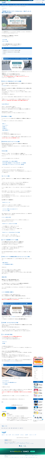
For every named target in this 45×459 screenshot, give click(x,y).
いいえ (23, 407)
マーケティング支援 (21, 457)
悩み (24, 4)
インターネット (10, 4)
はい (11, 407)
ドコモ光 (22, 4)
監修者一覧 (9, 2)
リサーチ (24, 457)
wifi (27, 4)
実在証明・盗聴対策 (6, 443)
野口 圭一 (8, 413)
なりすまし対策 (27, 443)
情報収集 (26, 457)
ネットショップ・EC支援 (11, 457)
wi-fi (26, 4)
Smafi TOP (3, 6)
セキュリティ (18, 457)
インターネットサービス (6, 457)
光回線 (16, 4)
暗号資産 (31, 457)
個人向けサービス (33, 457)
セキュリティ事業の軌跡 (31, 443)
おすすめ (14, 4)
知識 (7, 4)
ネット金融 (29, 457)
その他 (36, 457)
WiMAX (20, 4)
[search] (42, 2)
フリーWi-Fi (12, 316)
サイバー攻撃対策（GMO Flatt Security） (22, 443)
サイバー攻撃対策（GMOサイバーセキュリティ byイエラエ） (13, 443)
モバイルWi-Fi (4, 85)
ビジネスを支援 (15, 457)
